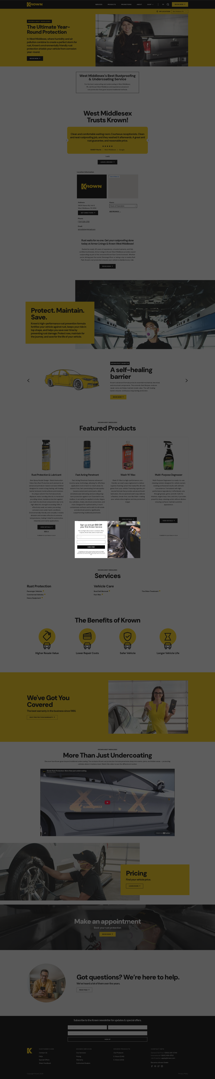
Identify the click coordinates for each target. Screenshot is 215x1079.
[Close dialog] (138, 523)
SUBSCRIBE (91, 547)
